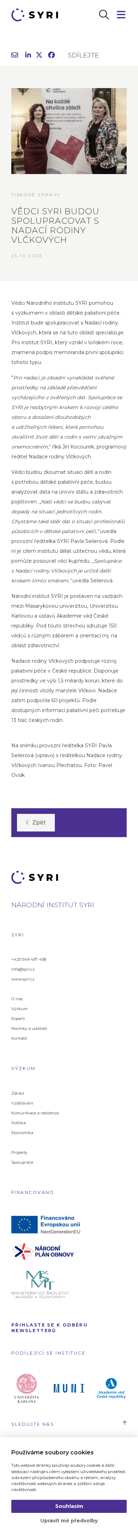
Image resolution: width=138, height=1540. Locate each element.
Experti (18, 1018)
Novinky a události (29, 1028)
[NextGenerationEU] (48, 1224)
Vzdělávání (22, 1103)
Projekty (19, 1152)
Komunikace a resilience (35, 1113)
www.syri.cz (22, 979)
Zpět (39, 822)
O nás (17, 998)
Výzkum (19, 1008)
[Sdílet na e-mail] (14, 55)
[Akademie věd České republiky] (111, 1388)
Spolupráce (22, 1162)
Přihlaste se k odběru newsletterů (49, 1327)
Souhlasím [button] (69, 1506)
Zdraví (17, 1093)
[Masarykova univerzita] (68, 1388)
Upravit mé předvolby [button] (69, 1520)
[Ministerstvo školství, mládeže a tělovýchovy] (48, 1284)
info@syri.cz (23, 969)
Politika (18, 1122)
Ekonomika (22, 1132)
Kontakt (19, 1038)
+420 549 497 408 (28, 959)
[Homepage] (37, 15)
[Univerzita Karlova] (26, 1388)
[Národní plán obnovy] (48, 1251)
